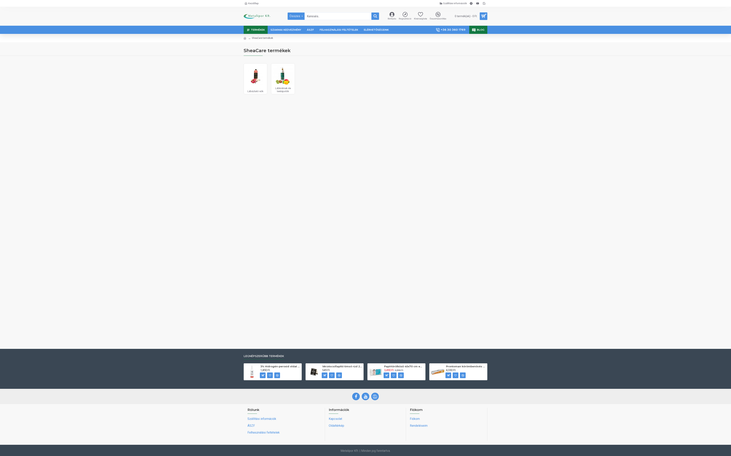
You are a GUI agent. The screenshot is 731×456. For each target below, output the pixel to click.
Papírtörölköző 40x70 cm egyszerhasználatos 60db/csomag (404, 366)
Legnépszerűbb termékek (264, 356)
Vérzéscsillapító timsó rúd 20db (342, 366)
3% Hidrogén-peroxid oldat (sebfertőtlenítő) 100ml (280, 366)
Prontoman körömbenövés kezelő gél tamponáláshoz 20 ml (466, 366)
